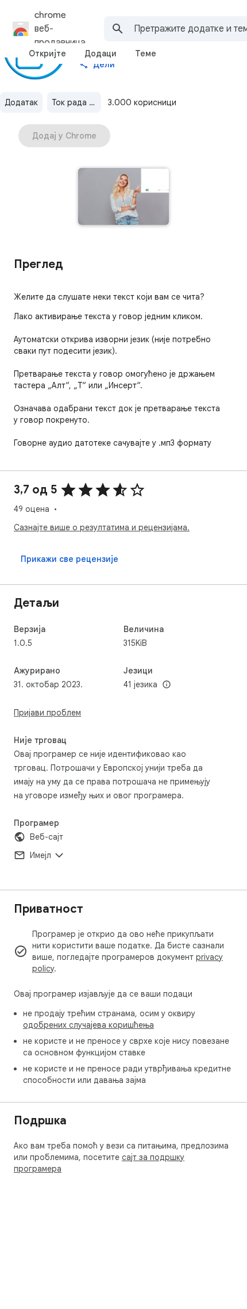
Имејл (40, 855)
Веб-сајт (46, 837)
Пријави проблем (47, 712)
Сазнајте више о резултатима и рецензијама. (102, 527)
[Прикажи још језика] (166, 685)
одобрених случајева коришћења (88, 1025)
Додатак (21, 102)
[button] (124, 197)
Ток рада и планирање (76, 102)
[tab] (47, 53)
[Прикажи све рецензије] (69, 559)
